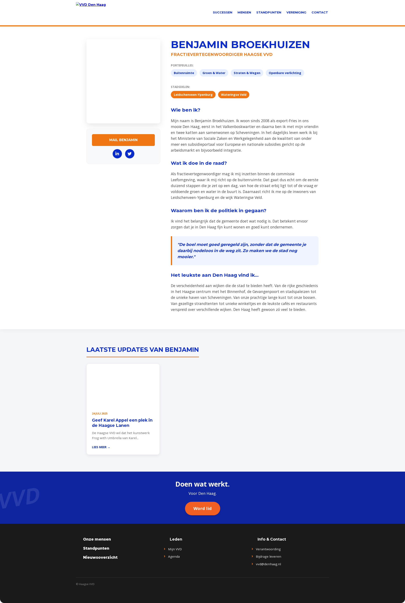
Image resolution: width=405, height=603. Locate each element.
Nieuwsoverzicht (100, 557)
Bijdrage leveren (268, 556)
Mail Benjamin (123, 140)
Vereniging (296, 12)
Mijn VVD (175, 549)
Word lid (202, 508)
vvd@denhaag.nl (268, 564)
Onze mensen (97, 539)
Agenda (174, 556)
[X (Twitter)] (129, 153)
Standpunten (268, 12)
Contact (320, 12)
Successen (222, 12)
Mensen (244, 12)
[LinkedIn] (117, 153)
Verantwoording (268, 549)
